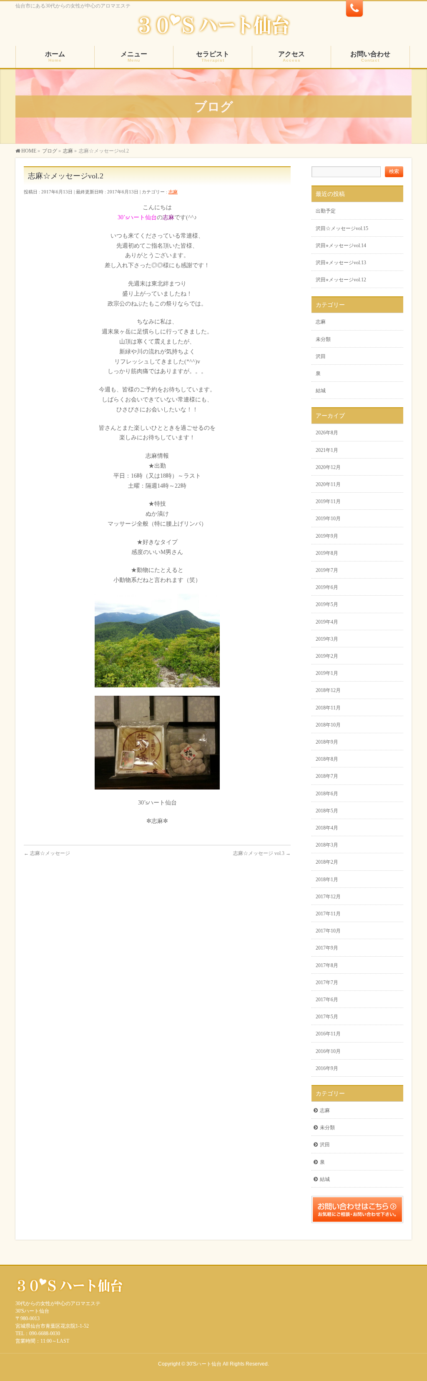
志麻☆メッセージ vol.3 (262, 853)
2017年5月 (327, 1017)
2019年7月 (327, 570)
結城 (321, 390)
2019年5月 (327, 604)
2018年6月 (327, 794)
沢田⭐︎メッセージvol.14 (341, 245)
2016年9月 (327, 1068)
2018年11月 (328, 708)
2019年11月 (328, 501)
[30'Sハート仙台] (213, 28)
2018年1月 (327, 879)
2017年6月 (327, 1000)
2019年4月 (327, 622)
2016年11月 (328, 1034)
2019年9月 (327, 536)
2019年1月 (327, 673)
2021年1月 (327, 450)
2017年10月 (328, 931)
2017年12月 (328, 897)
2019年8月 (327, 553)
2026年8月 (327, 433)
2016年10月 (328, 1051)
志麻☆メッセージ (47, 853)
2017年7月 (327, 982)
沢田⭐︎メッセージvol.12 (341, 280)
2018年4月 (327, 828)
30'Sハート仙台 (203, 1364)
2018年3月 (327, 845)
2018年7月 (327, 776)
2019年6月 (327, 587)
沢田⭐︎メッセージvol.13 (341, 263)
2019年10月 (328, 518)
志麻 (173, 191)
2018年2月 (327, 862)
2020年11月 (328, 484)
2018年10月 (328, 725)
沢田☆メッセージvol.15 (342, 228)
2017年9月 (327, 948)
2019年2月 (327, 656)
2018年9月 (327, 742)
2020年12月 (328, 467)
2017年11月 (328, 914)
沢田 (321, 356)
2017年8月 (327, 965)
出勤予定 (326, 211)
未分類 (323, 339)
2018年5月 (327, 811)
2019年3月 (327, 639)
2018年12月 (328, 690)
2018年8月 (327, 759)
